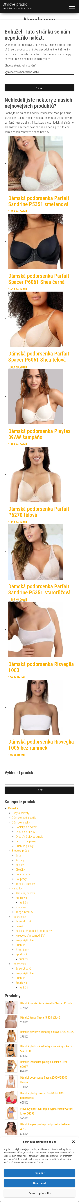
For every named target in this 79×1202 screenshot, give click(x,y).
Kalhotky (17, 888)
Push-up (20, 945)
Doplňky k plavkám (26, 827)
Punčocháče (23, 874)
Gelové (20, 926)
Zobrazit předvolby (39, 1193)
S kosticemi (23, 950)
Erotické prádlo (21, 850)
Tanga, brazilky (24, 912)
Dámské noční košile (24, 817)
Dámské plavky (21, 822)
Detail (23, 211)
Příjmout (40, 1173)
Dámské (13, 808)
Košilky (20, 865)
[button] (73, 1142)
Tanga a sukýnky (25, 884)
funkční (23, 902)
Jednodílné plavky (26, 841)
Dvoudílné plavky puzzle (29, 836)
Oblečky (20, 869)
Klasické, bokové (25, 893)
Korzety (20, 860)
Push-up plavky (24, 846)
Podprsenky (19, 917)
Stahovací (21, 907)
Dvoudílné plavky (25, 832)
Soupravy (21, 879)
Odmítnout (39, 1183)
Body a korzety (20, 813)
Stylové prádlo (15, 4)
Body (18, 855)
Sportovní (21, 898)
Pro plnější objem (26, 940)
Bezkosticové (23, 921)
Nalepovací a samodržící (30, 935)
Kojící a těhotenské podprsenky (34, 931)
